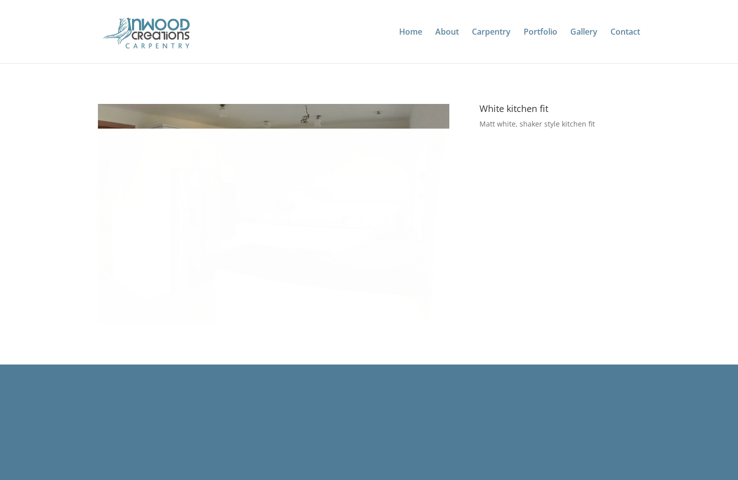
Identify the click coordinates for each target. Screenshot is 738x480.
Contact (625, 32)
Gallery (583, 32)
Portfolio (540, 32)
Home (410, 32)
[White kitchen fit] (273, 323)
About (447, 32)
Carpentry (491, 32)
